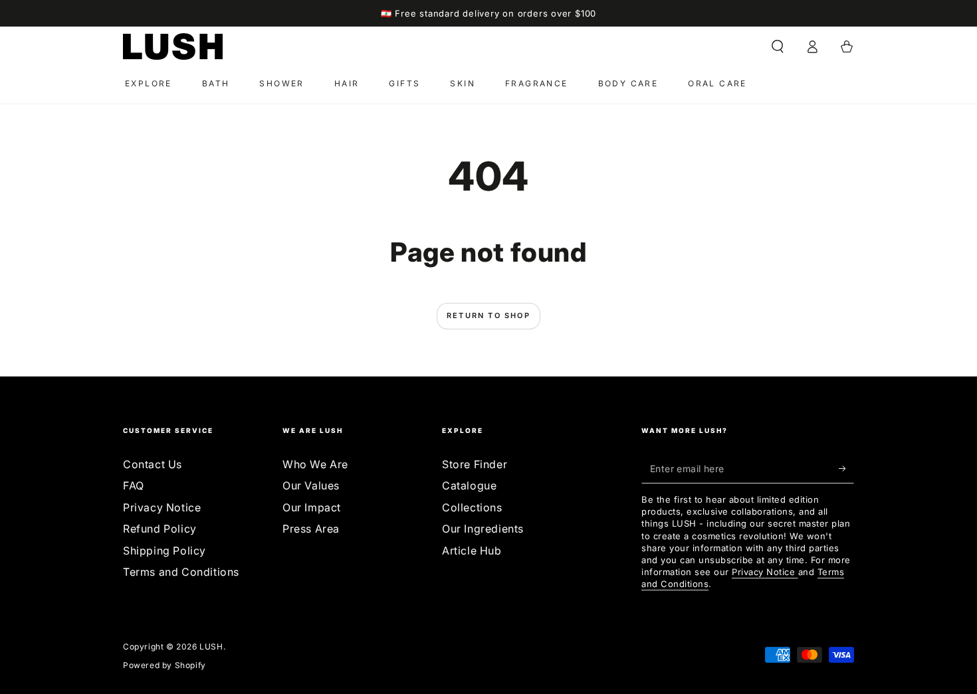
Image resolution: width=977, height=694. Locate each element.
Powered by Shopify (164, 665)
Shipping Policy (164, 550)
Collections (472, 507)
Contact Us (152, 464)
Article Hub (472, 550)
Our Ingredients (483, 528)
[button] (777, 46)
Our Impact (311, 507)
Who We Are (315, 464)
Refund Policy (160, 528)
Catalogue (469, 485)
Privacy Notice (162, 507)
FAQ (133, 485)
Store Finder (474, 464)
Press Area (311, 528)
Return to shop (488, 315)
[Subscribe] (846, 468)
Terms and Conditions (181, 571)
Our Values (311, 485)
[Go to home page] (173, 46)
